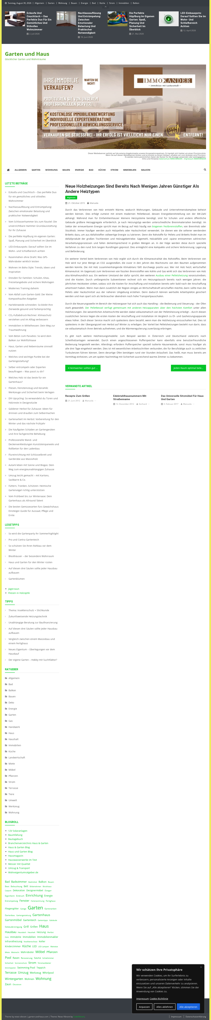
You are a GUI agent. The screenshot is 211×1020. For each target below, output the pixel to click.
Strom (112, 3)
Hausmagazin (15, 855)
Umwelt (13, 800)
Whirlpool (48, 972)
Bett (26, 886)
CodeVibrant (79, 1016)
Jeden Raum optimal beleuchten (190, 368)
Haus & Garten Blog (19, 847)
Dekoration (19, 890)
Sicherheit (9, 963)
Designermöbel (34, 890)
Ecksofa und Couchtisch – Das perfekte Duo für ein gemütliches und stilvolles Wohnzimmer (39, 21)
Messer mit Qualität (19, 864)
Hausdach (22, 932)
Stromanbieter (44, 963)
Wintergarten (14, 979)
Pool (8, 957)
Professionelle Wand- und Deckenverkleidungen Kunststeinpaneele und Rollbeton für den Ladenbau (34, 444)
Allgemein (39, 3)
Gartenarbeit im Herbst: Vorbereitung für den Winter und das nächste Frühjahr (34, 421)
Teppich (41, 967)
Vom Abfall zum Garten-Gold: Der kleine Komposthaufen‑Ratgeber (31, 296)
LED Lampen (43, 946)
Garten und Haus (27, 53)
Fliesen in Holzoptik (19, 593)
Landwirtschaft (17, 757)
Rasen (16, 958)
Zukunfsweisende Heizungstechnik (28, 616)
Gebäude (53, 920)
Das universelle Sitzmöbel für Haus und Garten (182, 397)
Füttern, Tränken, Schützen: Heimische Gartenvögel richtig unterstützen (30, 488)
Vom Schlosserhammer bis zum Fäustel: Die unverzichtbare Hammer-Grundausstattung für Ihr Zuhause (33, 226)
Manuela (94, 203)
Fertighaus (51, 901)
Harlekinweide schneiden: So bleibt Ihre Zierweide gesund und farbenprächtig (31, 307)
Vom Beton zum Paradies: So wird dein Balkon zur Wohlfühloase (30, 338)
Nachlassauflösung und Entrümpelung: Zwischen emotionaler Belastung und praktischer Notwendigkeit (89, 23)
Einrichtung (34, 895)
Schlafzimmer (48, 958)
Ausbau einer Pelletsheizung (172, 275)
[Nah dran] (201, 967)
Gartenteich (29, 920)
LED (34, 946)
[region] (168, 988)
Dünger (48, 890)
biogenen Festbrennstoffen (167, 226)
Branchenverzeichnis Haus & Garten (28, 843)
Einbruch (20, 895)
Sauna (37, 957)
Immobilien (124, 3)
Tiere (11, 794)
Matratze (54, 946)
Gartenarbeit (50, 908)
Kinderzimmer (13, 946)
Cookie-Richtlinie (159, 998)
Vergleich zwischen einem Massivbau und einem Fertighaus (32, 641)
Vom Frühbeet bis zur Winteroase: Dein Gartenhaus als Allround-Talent (30, 498)
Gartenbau (10, 915)
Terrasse (13, 788)
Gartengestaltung (23, 915)
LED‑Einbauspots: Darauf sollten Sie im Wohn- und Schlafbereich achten (193, 20)
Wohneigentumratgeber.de (23, 872)
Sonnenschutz (21, 963)
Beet (7, 886)
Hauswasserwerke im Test (22, 859)
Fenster (24, 900)
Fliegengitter (12, 908)
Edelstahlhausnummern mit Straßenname (129, 397)
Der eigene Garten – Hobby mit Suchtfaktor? (33, 659)
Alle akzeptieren (188, 1006)
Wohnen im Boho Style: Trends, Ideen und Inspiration (32, 269)
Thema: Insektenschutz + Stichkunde (29, 610)
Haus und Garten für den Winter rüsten (30, 562)
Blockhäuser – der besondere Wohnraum (31, 556)
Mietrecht (15, 952)
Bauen (74, 3)
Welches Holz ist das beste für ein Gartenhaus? (27, 379)
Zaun (8, 984)
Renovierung (26, 958)
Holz (7, 937)
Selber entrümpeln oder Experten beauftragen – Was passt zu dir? (27, 369)
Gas (11, 720)
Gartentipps (43, 920)
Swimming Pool (26, 967)
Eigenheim (10, 895)
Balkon (136, 3)
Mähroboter (27, 952)
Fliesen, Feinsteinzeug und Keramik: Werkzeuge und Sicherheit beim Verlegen (31, 390)
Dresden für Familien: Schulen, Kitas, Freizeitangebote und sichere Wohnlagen (31, 280)
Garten (51, 3)
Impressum (176, 1016)
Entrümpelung (11, 901)
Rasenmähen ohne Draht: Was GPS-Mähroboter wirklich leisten (28, 259)
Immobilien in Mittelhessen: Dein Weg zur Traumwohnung (32, 327)
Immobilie (15, 936)
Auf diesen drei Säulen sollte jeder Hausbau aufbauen (33, 570)
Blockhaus (47, 886)
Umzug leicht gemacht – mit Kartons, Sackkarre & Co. (29, 477)
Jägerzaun (13, 588)
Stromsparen (10, 968)
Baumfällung (15, 834)
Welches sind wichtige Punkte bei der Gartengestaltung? (29, 359)
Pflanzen (13, 775)
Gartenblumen (17, 578)
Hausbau (10, 932)
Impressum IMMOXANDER (195, 158)
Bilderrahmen (35, 886)
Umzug (23, 972)
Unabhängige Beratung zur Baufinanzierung (33, 622)
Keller (42, 941)
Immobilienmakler (47, 937)
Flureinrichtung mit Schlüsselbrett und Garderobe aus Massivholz (30, 456)
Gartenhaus (41, 915)
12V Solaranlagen (17, 830)
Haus (11, 733)
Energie (84, 3)
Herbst (50, 932)
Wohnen (29, 979)
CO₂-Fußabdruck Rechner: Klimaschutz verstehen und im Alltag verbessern (30, 317)
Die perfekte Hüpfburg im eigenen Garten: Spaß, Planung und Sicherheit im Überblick (141, 21)
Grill (26, 926)
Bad (94, 3)
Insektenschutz (30, 941)
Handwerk (14, 727)
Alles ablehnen (164, 1006)
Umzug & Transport (19, 868)
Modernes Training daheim (24, 288)
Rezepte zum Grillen (77, 395)
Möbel (12, 769)
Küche (102, 3)
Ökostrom (17, 984)
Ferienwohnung (37, 901)
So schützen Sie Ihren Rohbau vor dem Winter (30, 548)
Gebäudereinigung (13, 926)
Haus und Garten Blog (20, 851)
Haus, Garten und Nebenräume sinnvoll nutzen (31, 348)
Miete (12, 763)
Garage (23, 909)
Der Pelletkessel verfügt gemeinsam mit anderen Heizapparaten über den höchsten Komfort (138, 307)
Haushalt (13, 739)
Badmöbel (32, 882)
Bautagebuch (15, 839)
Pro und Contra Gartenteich (24, 539)
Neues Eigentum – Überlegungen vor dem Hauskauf (32, 651)
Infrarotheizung (13, 941)
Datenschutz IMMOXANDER (170, 158)
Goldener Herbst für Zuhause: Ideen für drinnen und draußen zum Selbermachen (32, 411)
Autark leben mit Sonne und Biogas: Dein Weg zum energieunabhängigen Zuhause (31, 467)
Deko (11, 702)
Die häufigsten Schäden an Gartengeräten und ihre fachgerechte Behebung (32, 431)
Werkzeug (14, 806)
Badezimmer (19, 882)
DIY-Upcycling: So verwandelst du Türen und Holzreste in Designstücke (33, 400)
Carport (8, 890)
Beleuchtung (16, 886)
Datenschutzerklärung (196, 1016)
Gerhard (143, 404)
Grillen (34, 926)
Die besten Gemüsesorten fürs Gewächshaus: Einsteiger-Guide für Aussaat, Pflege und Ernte (34, 511)
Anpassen (144, 1006)
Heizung (41, 932)
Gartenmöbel (13, 920)
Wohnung (62, 3)
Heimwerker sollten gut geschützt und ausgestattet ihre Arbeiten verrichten (85, 368)
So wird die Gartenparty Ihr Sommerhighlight (34, 533)
